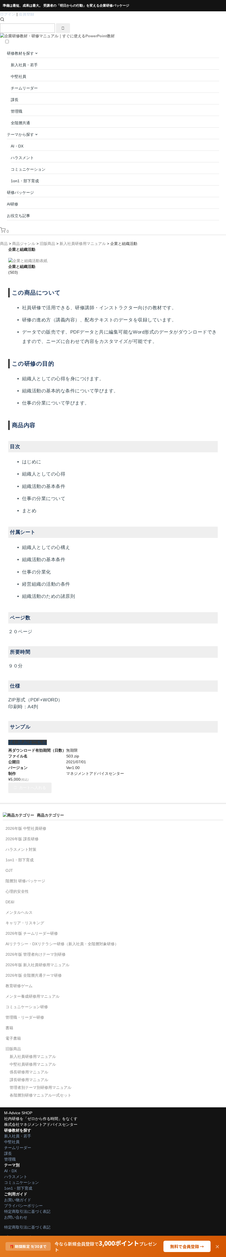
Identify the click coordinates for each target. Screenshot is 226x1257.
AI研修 (12, 204)
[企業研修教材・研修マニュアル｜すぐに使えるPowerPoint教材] (57, 36)
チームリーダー (24, 88)
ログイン (7, 14)
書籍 (9, 1028)
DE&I (10, 902)
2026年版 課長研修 (22, 839)
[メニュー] (221, 17)
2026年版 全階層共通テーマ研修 (34, 975)
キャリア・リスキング (25, 923)
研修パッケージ (20, 192)
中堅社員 (18, 76)
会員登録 (26, 14)
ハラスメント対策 (21, 849)
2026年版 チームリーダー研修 (32, 933)
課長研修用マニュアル (29, 1080)
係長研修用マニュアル (29, 1072)
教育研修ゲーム (19, 986)
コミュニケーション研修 (27, 1007)
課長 (14, 99)
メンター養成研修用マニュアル (33, 996)
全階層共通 (20, 123)
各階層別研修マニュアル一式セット (40, 1095)
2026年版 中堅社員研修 (26, 828)
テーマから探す (21, 134)
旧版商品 (13, 1049)
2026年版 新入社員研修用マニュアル (37, 965)
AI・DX (17, 146)
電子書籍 (13, 1038)
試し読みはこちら (27, 742)
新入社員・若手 (24, 65)
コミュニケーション (28, 169)
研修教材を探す (21, 53)
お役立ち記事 (18, 215)
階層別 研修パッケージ (25, 881)
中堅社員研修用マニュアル (33, 1064)
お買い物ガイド (17, 1200)
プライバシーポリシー (23, 1205)
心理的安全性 (17, 891)
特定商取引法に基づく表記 (27, 1211)
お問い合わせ (15, 1217)
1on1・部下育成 (25, 181)
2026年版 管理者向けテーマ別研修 (36, 954)
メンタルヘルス (19, 912)
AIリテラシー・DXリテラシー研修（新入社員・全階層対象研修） (62, 944)
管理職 (16, 111)
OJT (9, 870)
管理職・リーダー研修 (25, 1017)
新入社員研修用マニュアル (33, 1056)
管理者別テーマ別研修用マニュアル (40, 1087)
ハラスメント (22, 157)
